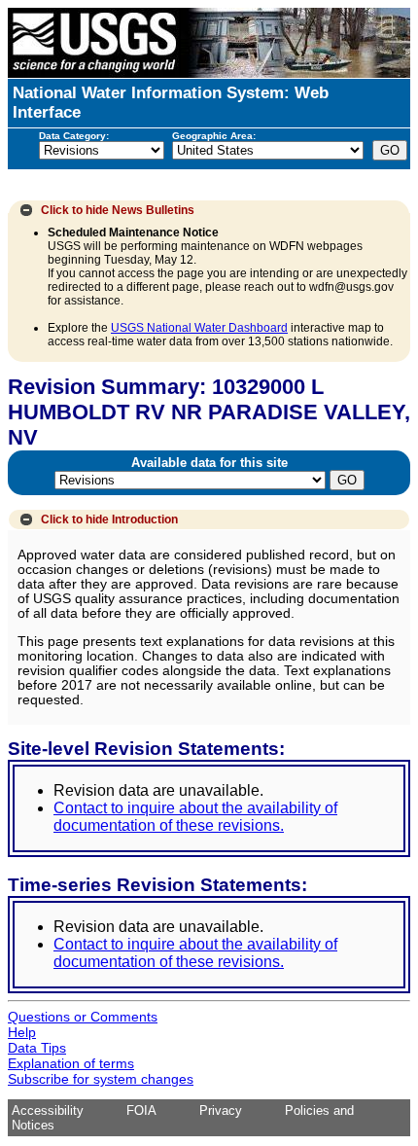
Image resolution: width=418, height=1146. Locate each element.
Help (22, 1032)
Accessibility (48, 1110)
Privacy (220, 1110)
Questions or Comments (82, 1016)
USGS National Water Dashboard (199, 328)
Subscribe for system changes (100, 1079)
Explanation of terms (71, 1063)
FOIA (141, 1110)
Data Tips (37, 1048)
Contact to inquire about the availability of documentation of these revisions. (195, 817)
